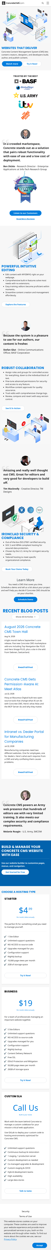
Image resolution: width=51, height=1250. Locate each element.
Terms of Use (25, 1216)
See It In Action (13, 408)
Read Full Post (25, 667)
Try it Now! (32, 63)
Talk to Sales (25, 1191)
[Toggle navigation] (48, 3)
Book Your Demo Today (17, 569)
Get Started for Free (15, 872)
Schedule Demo (25, 599)
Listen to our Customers (25, 213)
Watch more (12, 63)
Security (25, 1211)
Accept (39, 1245)
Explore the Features (16, 304)
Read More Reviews (25, 219)
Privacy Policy (10, 1239)
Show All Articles (24, 616)
